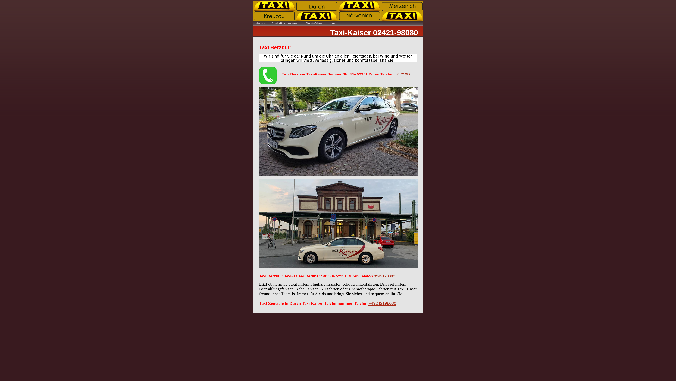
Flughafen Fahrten (314, 23)
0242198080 (405, 74)
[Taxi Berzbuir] (268, 75)
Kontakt (332, 23)
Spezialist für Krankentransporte (285, 23)
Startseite (260, 23)
